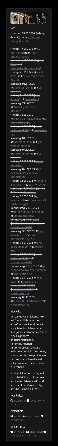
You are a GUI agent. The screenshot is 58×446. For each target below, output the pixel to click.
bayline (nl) (29, 281)
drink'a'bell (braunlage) (27, 118)
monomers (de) (24, 215)
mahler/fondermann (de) (25, 68)
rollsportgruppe (20, 122)
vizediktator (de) (20, 293)
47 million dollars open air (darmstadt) (25, 173)
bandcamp (17, 420)
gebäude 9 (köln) (23, 289)
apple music (32, 416)
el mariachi (32, 99)
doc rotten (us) (24, 274)
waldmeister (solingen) (27, 223)
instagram (19, 400)
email (13, 404)
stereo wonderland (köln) (28, 212)
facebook (35, 400)
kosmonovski (37, 184)
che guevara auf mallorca (25, 435)
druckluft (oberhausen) (27, 301)
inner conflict (38, 200)
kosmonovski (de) (21, 227)
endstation (36, 431)
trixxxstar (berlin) (23, 87)
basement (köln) (23, 142)
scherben (19, 431)
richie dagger (20, 204)
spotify (18, 416)
